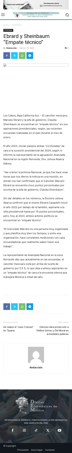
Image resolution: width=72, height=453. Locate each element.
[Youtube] (59, 430)
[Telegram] (29, 55)
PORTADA (17, 25)
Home (6, 25)
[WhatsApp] (22, 55)
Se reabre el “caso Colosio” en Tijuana (18, 329)
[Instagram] (24, 430)
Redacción (11, 48)
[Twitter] (14, 55)
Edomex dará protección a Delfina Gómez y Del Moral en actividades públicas (53, 331)
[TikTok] (36, 430)
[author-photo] (36, 362)
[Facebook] (6, 55)
